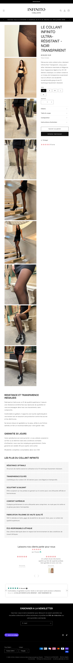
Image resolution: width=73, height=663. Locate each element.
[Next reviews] (67, 590)
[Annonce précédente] (3, 20)
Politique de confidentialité (51, 657)
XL (43, 94)
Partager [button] (45, 140)
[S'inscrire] (50, 623)
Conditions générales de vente (61, 659)
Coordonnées (31, 659)
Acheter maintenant (55, 134)
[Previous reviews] (6, 590)
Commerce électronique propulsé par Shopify (31, 657)
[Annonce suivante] (69, 20)
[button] (4, 11)
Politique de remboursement (44, 659)
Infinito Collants (15, 657)
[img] (36, 549)
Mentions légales (64, 657)
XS (43, 90)
